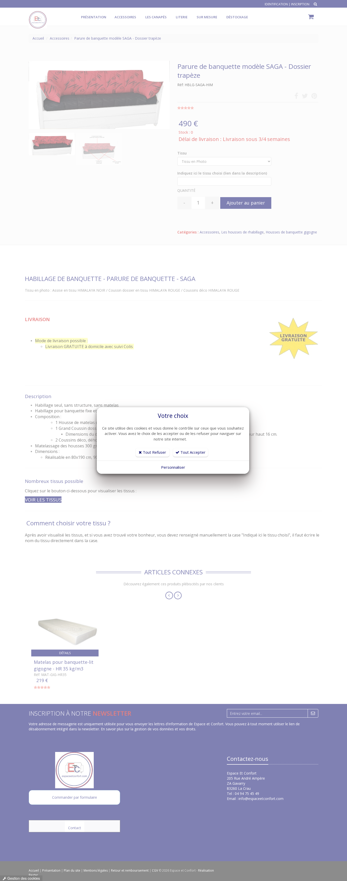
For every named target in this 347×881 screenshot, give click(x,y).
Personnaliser (173, 467)
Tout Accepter (192, 452)
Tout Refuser (154, 452)
